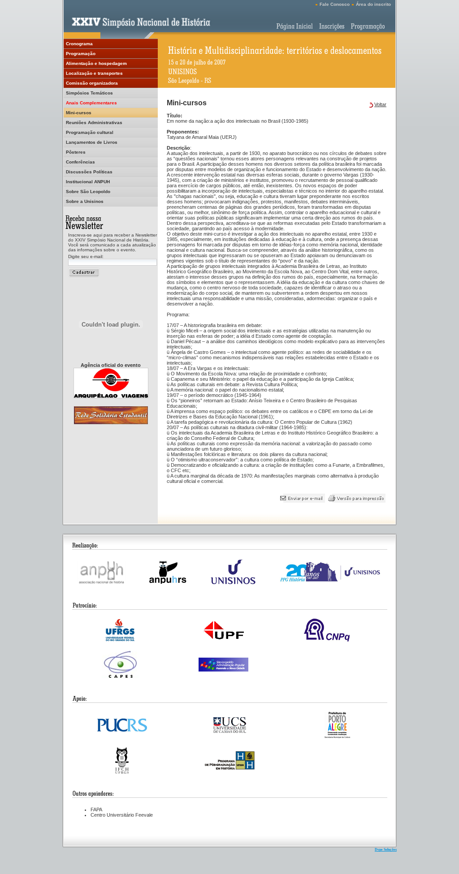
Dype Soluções (386, 850)
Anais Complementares (91, 102)
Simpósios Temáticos (89, 92)
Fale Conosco (335, 4)
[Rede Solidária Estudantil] (111, 422)
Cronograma (79, 43)
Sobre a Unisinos (85, 201)
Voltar (380, 104)
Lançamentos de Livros (91, 142)
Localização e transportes (94, 73)
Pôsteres (76, 152)
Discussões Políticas (89, 171)
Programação (80, 53)
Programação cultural (89, 132)
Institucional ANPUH (88, 181)
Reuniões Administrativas (94, 122)
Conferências (80, 161)
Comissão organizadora (92, 83)
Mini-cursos (78, 112)
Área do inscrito (373, 4)
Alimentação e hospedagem (96, 63)
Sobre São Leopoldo (88, 191)
